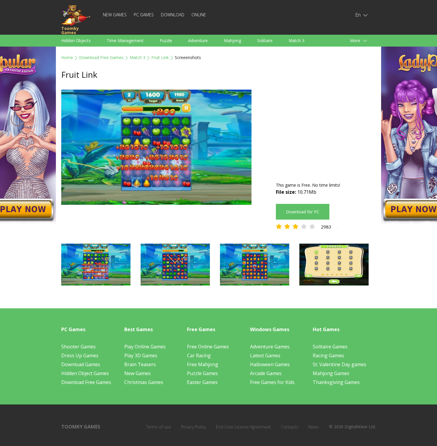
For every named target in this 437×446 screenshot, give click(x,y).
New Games (115, 15)
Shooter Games (78, 346)
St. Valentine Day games (339, 364)
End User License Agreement (243, 427)
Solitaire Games (330, 346)
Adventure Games (270, 346)
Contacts (289, 427)
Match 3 (296, 40)
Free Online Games (208, 346)
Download (172, 15)
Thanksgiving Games (336, 382)
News (313, 427)
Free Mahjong (202, 364)
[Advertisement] (326, 131)
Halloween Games (270, 364)
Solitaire (265, 40)
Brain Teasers (140, 364)
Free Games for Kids (272, 382)
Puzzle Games (202, 373)
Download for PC (302, 212)
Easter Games (202, 382)
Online (198, 15)
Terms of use (158, 427)
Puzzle (166, 40)
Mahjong (232, 40)
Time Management (125, 40)
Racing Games (328, 355)
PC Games (144, 15)
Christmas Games (143, 382)
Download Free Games (101, 57)
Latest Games (265, 355)
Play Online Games (145, 346)
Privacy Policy (193, 427)
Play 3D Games (140, 355)
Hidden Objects (76, 40)
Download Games (80, 364)
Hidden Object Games (85, 373)
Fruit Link (160, 57)
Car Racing (199, 355)
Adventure (198, 40)
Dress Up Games (79, 355)
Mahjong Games (331, 373)
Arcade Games (266, 373)
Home (67, 57)
